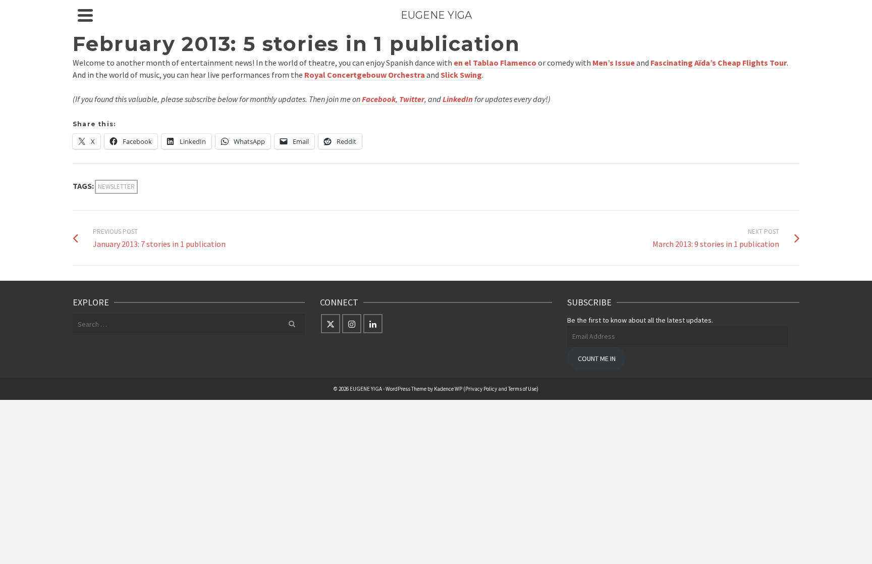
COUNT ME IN (597, 358)
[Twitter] (330, 323)
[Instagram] (351, 323)
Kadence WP (448, 388)
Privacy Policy (481, 388)
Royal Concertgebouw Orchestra (364, 75)
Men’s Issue (613, 63)
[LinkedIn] (373, 323)
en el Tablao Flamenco (495, 63)
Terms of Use (522, 388)
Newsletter (116, 186)
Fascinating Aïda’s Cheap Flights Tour (718, 63)
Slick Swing (461, 75)
